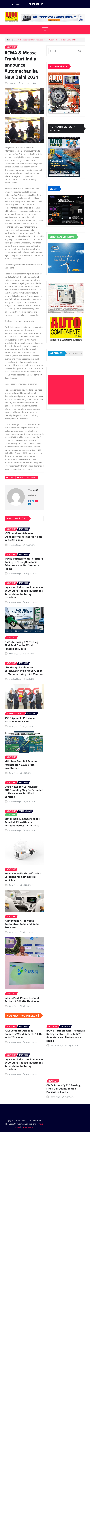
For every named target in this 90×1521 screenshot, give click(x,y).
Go (79, 51)
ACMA (10, 477)
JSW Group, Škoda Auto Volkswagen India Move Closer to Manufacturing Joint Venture (24, 670)
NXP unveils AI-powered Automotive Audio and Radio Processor (22, 924)
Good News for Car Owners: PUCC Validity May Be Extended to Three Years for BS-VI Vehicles (24, 791)
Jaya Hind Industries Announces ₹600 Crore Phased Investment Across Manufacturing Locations (24, 592)
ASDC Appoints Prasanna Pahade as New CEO (20, 720)
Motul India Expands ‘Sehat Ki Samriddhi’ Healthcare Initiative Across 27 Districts (23, 822)
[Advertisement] (67, 390)
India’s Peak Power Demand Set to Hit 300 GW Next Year (22, 999)
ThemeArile (28, 1127)
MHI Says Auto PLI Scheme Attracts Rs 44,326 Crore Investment (21, 764)
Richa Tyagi (13, 653)
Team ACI (13, 83)
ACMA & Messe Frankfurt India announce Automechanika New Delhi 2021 (45, 40)
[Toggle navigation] (45, 29)
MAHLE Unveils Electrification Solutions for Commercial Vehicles (23, 877)
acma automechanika (27, 477)
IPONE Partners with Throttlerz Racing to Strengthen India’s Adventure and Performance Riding (24, 563)
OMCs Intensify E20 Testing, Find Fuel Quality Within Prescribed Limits (22, 645)
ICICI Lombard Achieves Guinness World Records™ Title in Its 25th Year (24, 536)
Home (8, 40)
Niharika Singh (15, 545)
